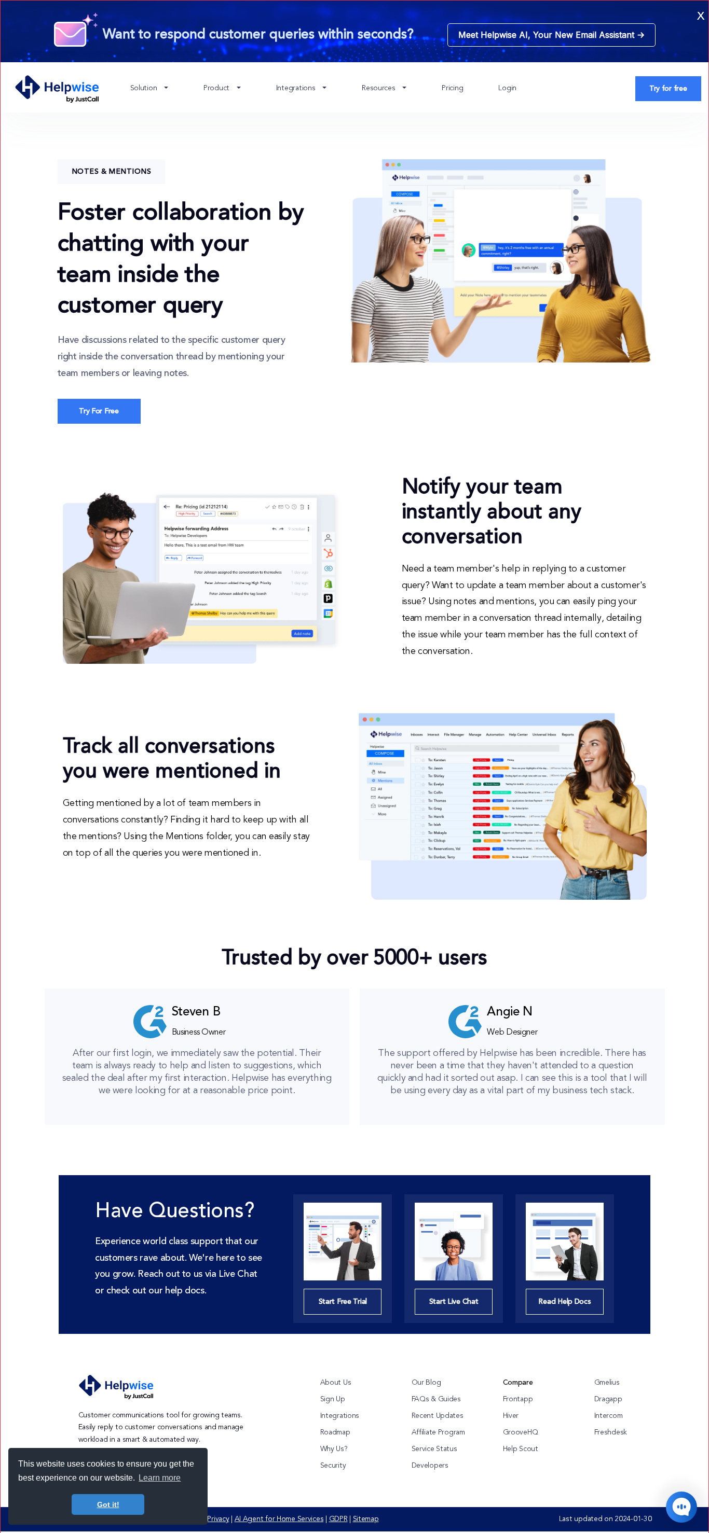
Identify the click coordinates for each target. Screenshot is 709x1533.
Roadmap (335, 1432)
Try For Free (99, 411)
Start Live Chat (454, 1301)
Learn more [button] (160, 1477)
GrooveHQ (520, 1432)
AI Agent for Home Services (279, 1519)
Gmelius (607, 1382)
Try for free (668, 88)
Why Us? (334, 1449)
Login (507, 88)
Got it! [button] (108, 1504)
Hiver (511, 1415)
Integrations (296, 88)
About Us (335, 1382)
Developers (430, 1465)
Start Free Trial (343, 1301)
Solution (144, 88)
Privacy (218, 1519)
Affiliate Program (438, 1432)
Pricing (452, 88)
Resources (379, 88)
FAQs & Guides (436, 1399)
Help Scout (520, 1449)
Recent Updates (437, 1415)
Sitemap (366, 1519)
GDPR (338, 1519)
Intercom (608, 1415)
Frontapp (518, 1399)
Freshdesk (610, 1432)
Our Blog (426, 1382)
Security (333, 1465)
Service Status (434, 1449)
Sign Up (332, 1399)
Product (217, 88)
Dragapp (608, 1399)
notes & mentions (112, 171)
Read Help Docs (564, 1301)
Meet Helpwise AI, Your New (551, 35)
